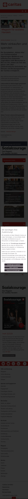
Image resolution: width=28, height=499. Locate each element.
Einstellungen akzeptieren (13, 264)
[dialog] (14, 249)
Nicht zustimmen (13, 267)
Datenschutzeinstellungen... (14, 270)
